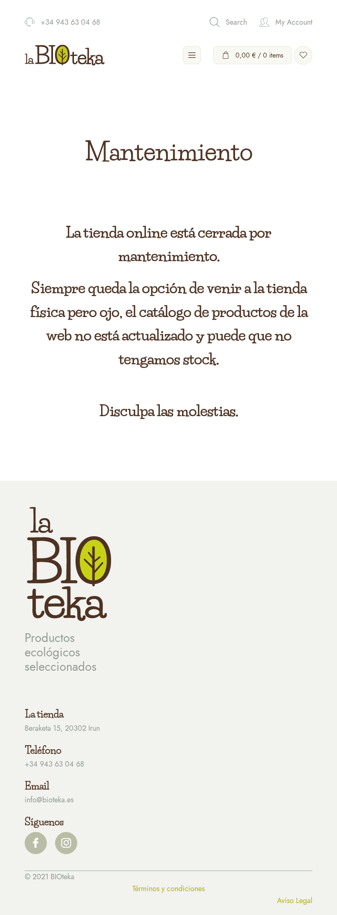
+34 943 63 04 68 (54, 764)
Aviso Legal (294, 900)
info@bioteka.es (49, 800)
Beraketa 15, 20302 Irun (62, 728)
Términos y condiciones (168, 888)
